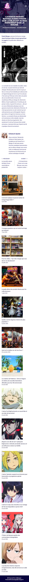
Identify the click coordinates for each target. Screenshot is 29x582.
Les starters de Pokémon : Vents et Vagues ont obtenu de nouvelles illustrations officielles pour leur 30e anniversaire (14, 381)
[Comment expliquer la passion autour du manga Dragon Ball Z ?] (14, 185)
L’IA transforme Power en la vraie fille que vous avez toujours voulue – (22, 163)
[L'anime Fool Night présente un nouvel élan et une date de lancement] (14, 398)
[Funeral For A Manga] (7, 6)
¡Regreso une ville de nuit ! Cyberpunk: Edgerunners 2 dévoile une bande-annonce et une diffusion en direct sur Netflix (14, 444)
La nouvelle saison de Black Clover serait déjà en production (7, 163)
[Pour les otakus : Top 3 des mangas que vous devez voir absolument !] (14, 246)
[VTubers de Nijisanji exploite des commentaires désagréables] (14, 522)
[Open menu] (26, 6)
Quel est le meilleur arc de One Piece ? (12, 350)
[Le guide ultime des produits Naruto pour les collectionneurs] (14, 276)
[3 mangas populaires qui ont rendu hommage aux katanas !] (14, 215)
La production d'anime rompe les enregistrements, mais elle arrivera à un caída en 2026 (14, 568)
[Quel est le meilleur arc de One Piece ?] (14, 337)
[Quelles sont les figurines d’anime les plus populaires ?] (14, 307)
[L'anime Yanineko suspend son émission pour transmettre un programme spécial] (14, 461)
